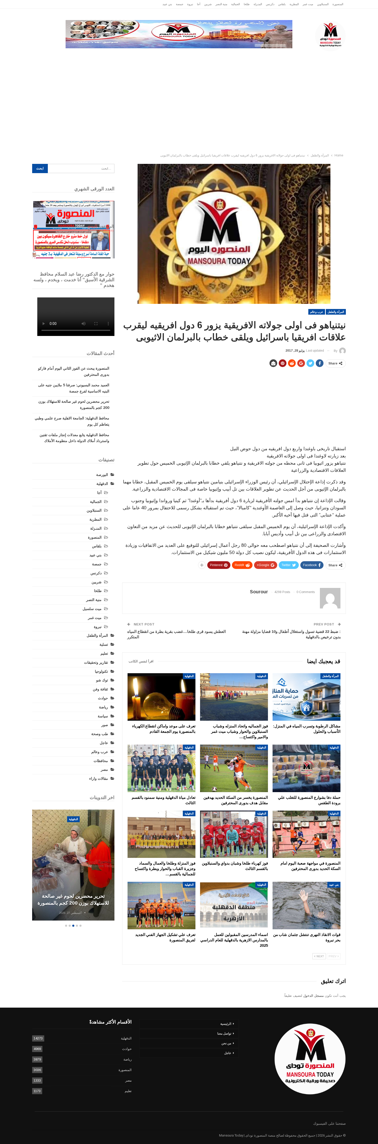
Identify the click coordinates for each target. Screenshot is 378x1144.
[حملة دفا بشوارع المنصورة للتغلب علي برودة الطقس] (306, 768)
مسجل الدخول (313, 996)
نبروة (190, 4)
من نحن (226, 1043)
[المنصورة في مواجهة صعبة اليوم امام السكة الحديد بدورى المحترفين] (306, 834)
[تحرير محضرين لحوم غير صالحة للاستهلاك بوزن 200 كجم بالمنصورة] (73, 865)
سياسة (88, 56)
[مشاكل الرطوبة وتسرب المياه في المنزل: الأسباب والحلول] (306, 697)
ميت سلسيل (92, 609)
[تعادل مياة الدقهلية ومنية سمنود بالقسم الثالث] (161, 768)
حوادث (228, 56)
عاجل (312, 56)
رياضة (181, 56)
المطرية (294, 4)
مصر (134, 56)
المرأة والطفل (336, 311)
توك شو (102, 680)
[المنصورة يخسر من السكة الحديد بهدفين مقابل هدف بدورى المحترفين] (234, 768)
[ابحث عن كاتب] (84, 912)
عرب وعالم (157, 56)
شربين (208, 4)
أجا (198, 4)
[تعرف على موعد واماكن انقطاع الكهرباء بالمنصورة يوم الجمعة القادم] (161, 697)
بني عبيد (167, 4)
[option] (73, 866)
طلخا (247, 4)
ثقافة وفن (100, 689)
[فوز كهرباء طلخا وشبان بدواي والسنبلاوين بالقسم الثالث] (234, 834)
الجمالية (235, 4)
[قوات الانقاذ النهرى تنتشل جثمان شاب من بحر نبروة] (306, 905)
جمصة (179, 4)
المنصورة (337, 4)
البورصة (102, 475)
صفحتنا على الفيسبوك (329, 1123)
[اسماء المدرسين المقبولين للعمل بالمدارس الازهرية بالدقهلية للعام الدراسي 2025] (234, 905)
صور (104, 725)
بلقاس (282, 4)
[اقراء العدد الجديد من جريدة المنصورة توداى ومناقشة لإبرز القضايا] (73, 229)
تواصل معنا (224, 1033)
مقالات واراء (98, 778)
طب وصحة (99, 734)
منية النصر (221, 4)
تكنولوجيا (112, 56)
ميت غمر (308, 4)
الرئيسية (333, 56)
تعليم (104, 653)
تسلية (104, 644)
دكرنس (270, 4)
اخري (68, 56)
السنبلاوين (323, 4)
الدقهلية (291, 56)
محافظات (205, 56)
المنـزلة (258, 4)
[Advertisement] (189, 112)
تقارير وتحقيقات (258, 56)
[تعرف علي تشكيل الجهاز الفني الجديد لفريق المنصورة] (161, 905)
